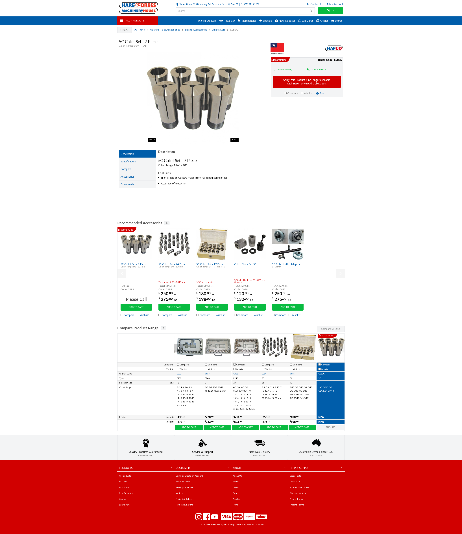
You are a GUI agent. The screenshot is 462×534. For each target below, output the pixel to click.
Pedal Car (229, 20)
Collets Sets (218, 30)
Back (125, 30)
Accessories (127, 176)
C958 (235, 373)
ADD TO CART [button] (136, 307)
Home (141, 30)
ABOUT (237, 468)
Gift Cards (307, 20)
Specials (267, 20)
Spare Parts (124, 504)
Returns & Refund (184, 504)
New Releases (286, 20)
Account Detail (183, 481)
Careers (236, 487)
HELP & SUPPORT (300, 468)
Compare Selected (330, 328)
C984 (264, 373)
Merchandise (248, 20)
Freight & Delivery (185, 499)
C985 (292, 373)
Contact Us (295, 481)
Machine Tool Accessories (165, 30)
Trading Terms (297, 504)
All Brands (124, 487)
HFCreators (209, 20)
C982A (321, 373)
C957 (207, 373)
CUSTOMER (183, 468)
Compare (126, 169)
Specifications (129, 161)
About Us (237, 475)
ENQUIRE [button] (330, 427)
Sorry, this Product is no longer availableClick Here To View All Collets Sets (306, 81)
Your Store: (185, 4)
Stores (338, 20)
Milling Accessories (196, 30)
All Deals (123, 481)
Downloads (127, 184)
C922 (179, 373)
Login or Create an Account (189, 475)
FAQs (235, 504)
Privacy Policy (296, 499)
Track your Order (184, 487)
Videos (122, 499)
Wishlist (179, 493)
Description (127, 154)
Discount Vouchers (299, 493)
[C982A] (193, 98)
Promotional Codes (299, 487)
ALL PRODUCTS (135, 20)
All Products (125, 475)
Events (236, 493)
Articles (323, 20)
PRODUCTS (126, 468)
